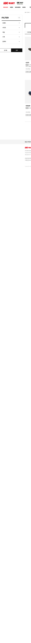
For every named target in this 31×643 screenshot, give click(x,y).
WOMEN (17, 7)
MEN (11, 7)
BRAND (5, 7)
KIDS (24, 7)
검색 (17, 50)
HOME (28, 12)
